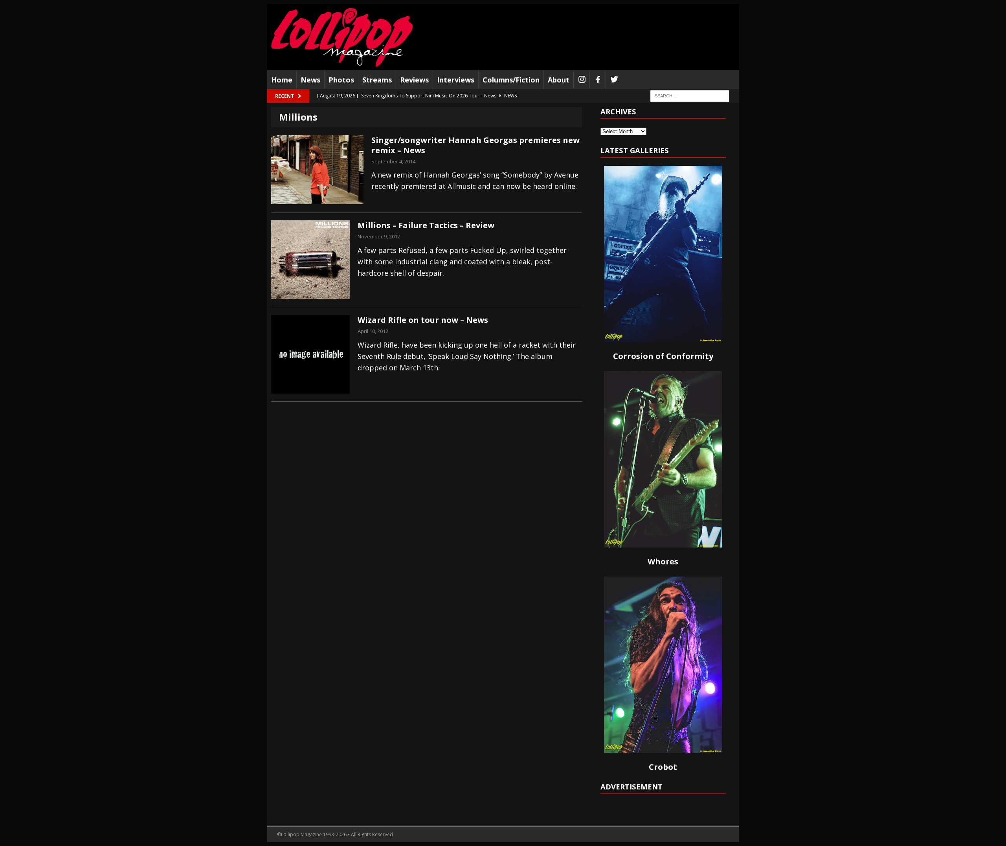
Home (281, 79)
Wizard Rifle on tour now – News (423, 320)
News (310, 79)
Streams (377, 79)
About (558, 79)
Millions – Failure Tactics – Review (426, 225)
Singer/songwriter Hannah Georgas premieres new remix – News (475, 145)
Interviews (455, 79)
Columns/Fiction (511, 79)
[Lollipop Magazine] (342, 37)
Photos (341, 79)
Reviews (414, 79)
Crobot (663, 767)
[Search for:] (689, 95)
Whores (663, 561)
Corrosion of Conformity (663, 356)
